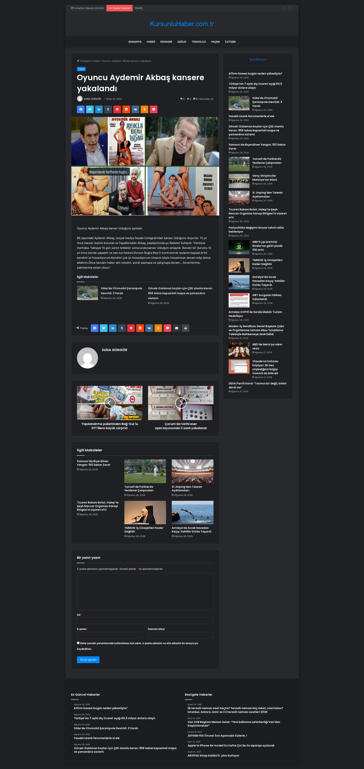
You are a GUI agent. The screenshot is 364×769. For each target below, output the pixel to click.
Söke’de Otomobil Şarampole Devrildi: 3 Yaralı (161, 7)
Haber (151, 41)
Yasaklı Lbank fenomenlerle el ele (251, 116)
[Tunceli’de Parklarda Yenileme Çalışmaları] (145, 471)
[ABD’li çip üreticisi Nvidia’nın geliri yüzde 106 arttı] (239, 247)
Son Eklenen (257, 59)
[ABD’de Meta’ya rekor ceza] (239, 350)
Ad (79, 614)
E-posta (82, 628)
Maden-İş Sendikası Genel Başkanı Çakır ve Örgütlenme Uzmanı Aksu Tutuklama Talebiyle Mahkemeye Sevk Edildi (256, 330)
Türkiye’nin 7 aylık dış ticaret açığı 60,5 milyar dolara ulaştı (255, 86)
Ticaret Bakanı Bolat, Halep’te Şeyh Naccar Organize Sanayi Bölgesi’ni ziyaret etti (98, 506)
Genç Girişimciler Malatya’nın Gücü (264, 178)
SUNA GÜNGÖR (92, 98)
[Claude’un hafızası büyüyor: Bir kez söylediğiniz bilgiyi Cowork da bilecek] (239, 366)
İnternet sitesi (156, 628)
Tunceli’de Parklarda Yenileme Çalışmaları (139, 488)
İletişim (230, 41)
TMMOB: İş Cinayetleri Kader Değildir (143, 529)
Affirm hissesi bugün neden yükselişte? (255, 73)
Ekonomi (166, 41)
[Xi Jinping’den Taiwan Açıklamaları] (192, 471)
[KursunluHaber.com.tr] (182, 23)
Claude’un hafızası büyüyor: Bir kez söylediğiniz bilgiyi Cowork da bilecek (265, 367)
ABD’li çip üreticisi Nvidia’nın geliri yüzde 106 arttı (267, 246)
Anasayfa (134, 41)
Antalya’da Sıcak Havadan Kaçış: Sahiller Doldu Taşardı (191, 529)
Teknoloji (199, 41)
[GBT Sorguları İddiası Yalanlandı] (239, 300)
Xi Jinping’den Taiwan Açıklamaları (187, 488)
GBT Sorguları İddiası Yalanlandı (267, 297)
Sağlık (181, 41)
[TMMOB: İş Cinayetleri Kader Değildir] (145, 512)
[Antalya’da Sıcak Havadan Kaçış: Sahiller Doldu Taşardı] (192, 512)
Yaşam (215, 41)
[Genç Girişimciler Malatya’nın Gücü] (239, 181)
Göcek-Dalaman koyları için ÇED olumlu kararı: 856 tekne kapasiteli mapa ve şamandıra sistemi (180, 293)
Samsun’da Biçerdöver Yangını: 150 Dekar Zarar (93, 463)
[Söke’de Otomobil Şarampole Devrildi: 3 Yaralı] (87, 293)
